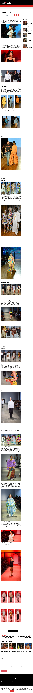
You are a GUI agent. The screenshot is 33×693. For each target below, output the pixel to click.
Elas (1, 682)
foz (7, 627)
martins (16, 627)
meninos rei (2, 628)
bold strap (4, 627)
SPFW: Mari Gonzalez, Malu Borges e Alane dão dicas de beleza (24, 637)
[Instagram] (25, 680)
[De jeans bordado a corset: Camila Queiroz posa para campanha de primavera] (25, 40)
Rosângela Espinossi (3, 15)
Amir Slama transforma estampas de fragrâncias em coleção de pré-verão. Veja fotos (29, 30)
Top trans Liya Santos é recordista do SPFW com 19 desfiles (28, 651)
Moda (1, 681)
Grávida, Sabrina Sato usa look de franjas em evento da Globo (8, 637)
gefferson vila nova (11, 627)
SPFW (17, 19)
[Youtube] (28, 680)
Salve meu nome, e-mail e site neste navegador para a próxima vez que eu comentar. (13, 668)
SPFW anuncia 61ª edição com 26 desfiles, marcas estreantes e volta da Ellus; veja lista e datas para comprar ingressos (12, 652)
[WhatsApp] (16, 15)
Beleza (2, 684)
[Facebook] (14, 15)
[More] (20, 15)
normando (6, 628)
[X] (18, 15)
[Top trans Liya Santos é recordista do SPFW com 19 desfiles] (28, 646)
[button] (31, 6)
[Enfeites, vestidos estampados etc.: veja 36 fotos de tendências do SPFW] (20, 646)
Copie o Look (2, 685)
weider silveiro (10, 628)
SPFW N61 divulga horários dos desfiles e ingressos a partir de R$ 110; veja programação (29, 46)
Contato (13, 681)
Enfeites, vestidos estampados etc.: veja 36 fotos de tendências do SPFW (20, 651)
